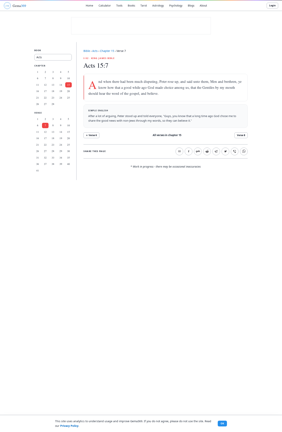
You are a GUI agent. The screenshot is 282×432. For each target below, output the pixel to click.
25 (68, 97)
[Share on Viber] (234, 151)
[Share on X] (225, 151)
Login (272, 5)
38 (53, 164)
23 (53, 97)
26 (37, 104)
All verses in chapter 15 (167, 135)
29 (60, 151)
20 (68, 91)
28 (53, 104)
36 (37, 164)
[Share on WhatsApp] (243, 151)
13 (53, 84)
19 (60, 91)
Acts (95, 51)
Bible (86, 51)
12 (45, 84)
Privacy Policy (69, 426)
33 (53, 157)
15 (68, 84)
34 (60, 157)
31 (37, 157)
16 (37, 91)
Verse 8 (241, 135)
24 (60, 97)
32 (45, 157)
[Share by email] (179, 151)
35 (68, 157)
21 (37, 97)
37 (45, 164)
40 (68, 164)
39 (60, 164)
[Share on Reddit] (207, 151)
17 (45, 91)
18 (53, 91)
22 (45, 97)
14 (60, 84)
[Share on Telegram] (216, 151)
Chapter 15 (107, 51)
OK (222, 423)
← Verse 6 (91, 135)
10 (68, 78)
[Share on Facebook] (188, 151)
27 (45, 104)
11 (37, 84)
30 (68, 151)
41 (37, 170)
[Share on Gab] (197, 151)
